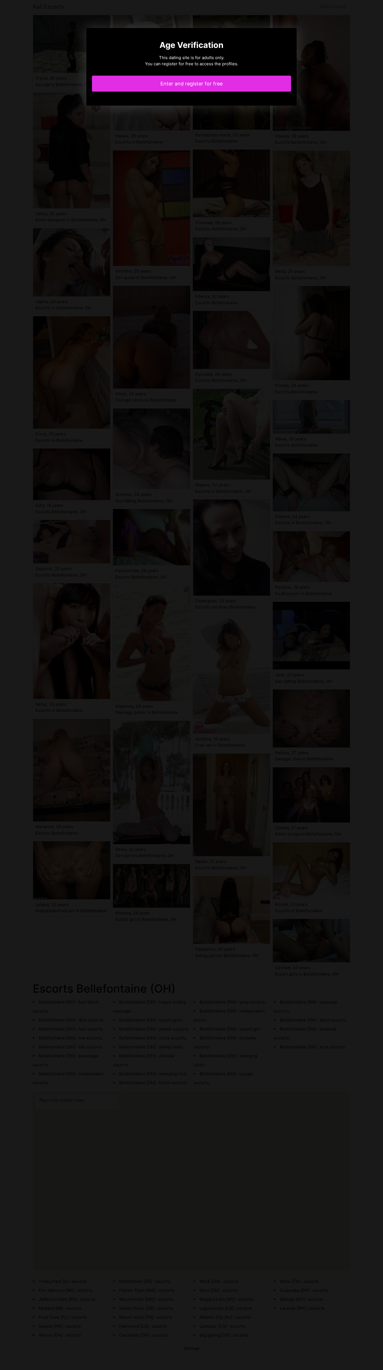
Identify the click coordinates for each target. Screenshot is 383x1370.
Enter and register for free (191, 84)
